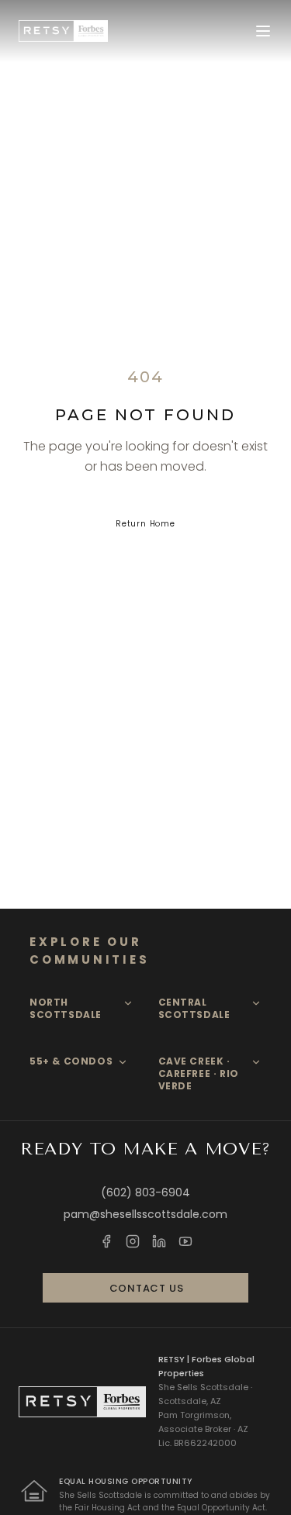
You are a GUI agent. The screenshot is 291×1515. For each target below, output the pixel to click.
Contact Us (146, 1288)
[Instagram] (133, 1241)
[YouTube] (185, 1241)
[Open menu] (263, 31)
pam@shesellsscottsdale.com (145, 1214)
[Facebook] (106, 1241)
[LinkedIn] (159, 1241)
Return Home (145, 524)
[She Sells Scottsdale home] (63, 31)
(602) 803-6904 (145, 1192)
